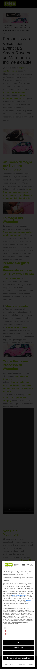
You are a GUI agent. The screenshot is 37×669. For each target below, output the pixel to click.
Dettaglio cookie (9, 664)
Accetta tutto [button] (18, 647)
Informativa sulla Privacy (26, 664)
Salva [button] (18, 642)
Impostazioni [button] (28, 600)
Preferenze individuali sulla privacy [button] (18, 658)
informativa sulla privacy (19, 595)
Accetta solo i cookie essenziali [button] (18, 653)
